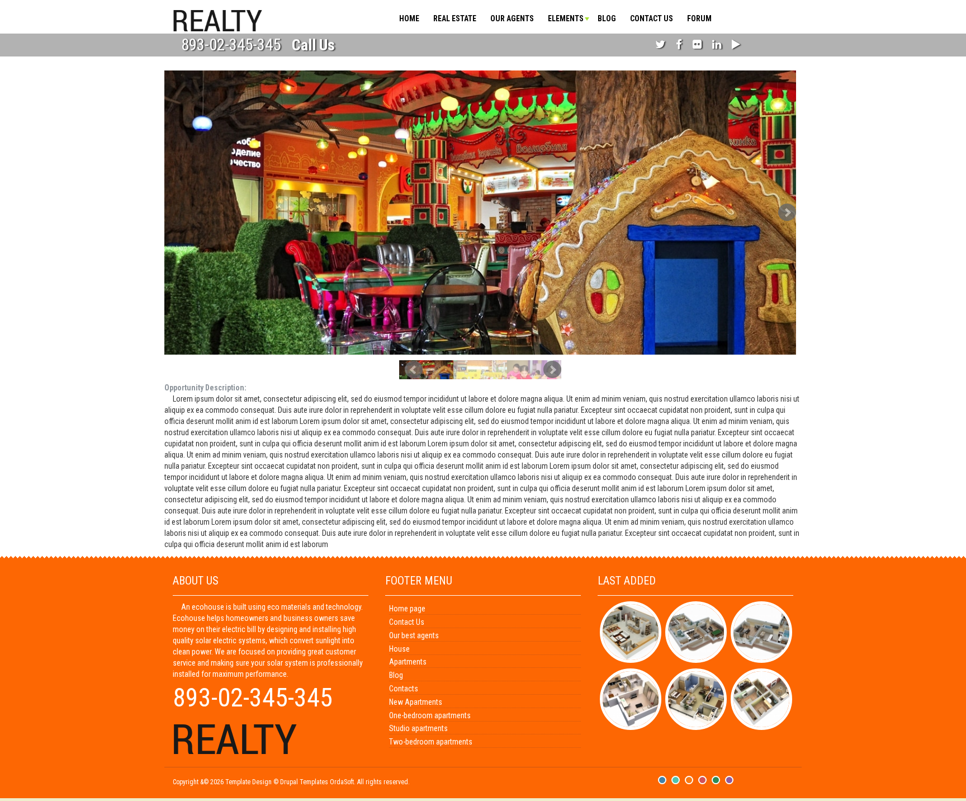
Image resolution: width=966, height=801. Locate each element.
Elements (566, 18)
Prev (414, 370)
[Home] (217, 19)
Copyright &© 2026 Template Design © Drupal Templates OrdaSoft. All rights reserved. (291, 782)
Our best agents (414, 635)
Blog (607, 18)
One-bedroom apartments (430, 715)
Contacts (403, 688)
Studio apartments (418, 728)
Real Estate (454, 18)
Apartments (408, 661)
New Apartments (415, 702)
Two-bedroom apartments (430, 741)
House (399, 648)
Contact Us (651, 18)
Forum (699, 18)
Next (787, 213)
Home (409, 18)
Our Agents (512, 18)
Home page (407, 608)
